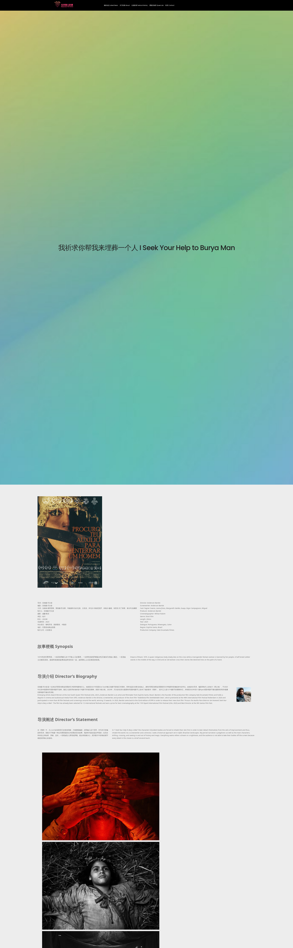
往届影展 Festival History (140, 5)
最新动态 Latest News (111, 5)
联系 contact (169, 5)
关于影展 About (125, 5)
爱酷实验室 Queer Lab (156, 5)
